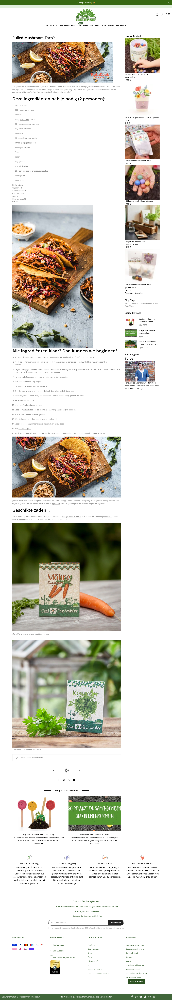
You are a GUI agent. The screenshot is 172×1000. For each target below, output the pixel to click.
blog (113, 500)
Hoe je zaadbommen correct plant (94, 834)
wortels (19, 114)
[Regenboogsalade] (79, 770)
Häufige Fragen (59, 945)
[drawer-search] (157, 14)
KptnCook (36, 92)
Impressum (36, 997)
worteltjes (108, 516)
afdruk (128, 961)
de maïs (22, 391)
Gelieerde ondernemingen (98, 973)
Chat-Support (58, 951)
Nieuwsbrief (93, 961)
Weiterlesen (38, 843)
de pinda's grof (25, 428)
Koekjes (129, 957)
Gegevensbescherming (135, 949)
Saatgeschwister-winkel (71, 516)
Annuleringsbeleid (133, 969)
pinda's (45, 171)
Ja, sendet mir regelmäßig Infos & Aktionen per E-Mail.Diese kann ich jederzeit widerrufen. (88, 928)
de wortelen (24, 381)
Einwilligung (98, 928)
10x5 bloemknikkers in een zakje (138, 160)
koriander (27, 128)
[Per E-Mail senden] (74, 780)
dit (20, 500)
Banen (90, 957)
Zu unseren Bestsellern (134, 293)
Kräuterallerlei (37, 757)
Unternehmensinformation (136, 973)
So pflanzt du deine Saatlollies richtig (38, 834)
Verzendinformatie (133, 977)
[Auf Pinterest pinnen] (64, 780)
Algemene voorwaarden (135, 945)
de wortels (55, 391)
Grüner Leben (25, 757)
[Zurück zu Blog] (66, 770)
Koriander (16, 750)
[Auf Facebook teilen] (59, 780)
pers (89, 965)
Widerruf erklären (136, 981)
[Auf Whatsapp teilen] (69, 780)
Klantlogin (92, 945)
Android (77, 500)
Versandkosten (106, 997)
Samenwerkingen (95, 969)
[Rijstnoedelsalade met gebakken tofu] (54, 770)
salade (49, 424)
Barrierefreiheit (132, 953)
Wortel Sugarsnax (19, 634)
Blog (90, 953)
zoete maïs (24, 119)
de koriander (24, 419)
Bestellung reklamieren (135, 965)
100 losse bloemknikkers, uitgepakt (139, 201)
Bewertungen (93, 949)
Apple (70, 500)
